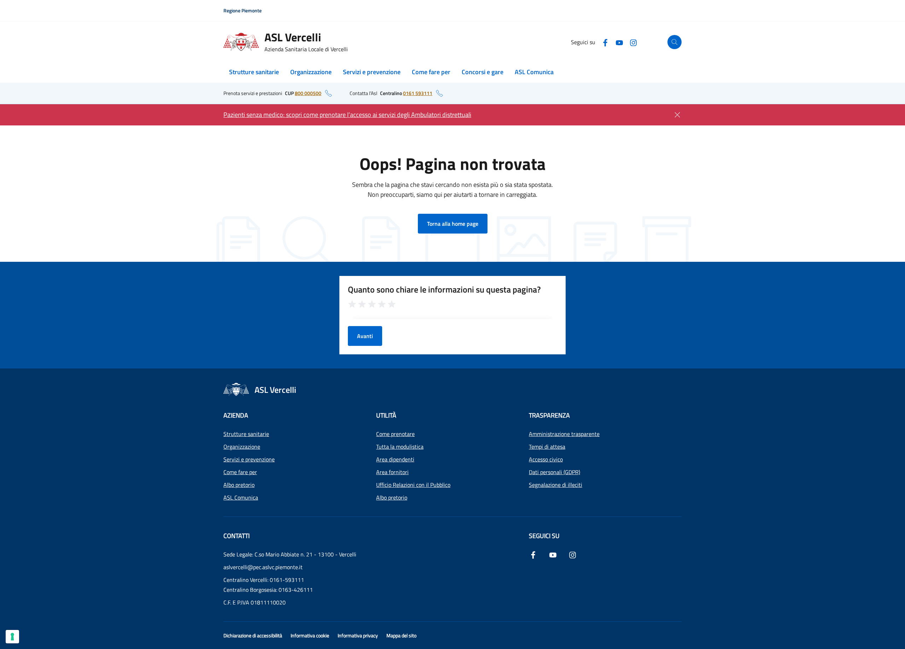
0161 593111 (417, 93)
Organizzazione (311, 72)
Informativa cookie (310, 635)
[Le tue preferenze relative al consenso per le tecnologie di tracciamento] (12, 636)
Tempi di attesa (547, 446)
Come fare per (431, 72)
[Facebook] (605, 42)
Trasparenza (549, 415)
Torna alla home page (452, 223)
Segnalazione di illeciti (555, 484)
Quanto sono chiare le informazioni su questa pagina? (444, 289)
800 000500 (308, 93)
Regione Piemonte (242, 10)
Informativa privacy (358, 635)
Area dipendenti (395, 459)
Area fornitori (392, 472)
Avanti (365, 336)
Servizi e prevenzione (372, 72)
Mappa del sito (401, 635)
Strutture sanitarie (254, 72)
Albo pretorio (239, 484)
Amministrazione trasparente (564, 434)
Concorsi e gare (482, 72)
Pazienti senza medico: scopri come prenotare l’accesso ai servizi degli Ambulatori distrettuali (347, 114)
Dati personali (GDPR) (554, 472)
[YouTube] (619, 42)
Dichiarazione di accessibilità (252, 635)
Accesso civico (546, 459)
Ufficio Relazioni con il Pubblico (413, 484)
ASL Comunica (534, 72)
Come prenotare (395, 434)
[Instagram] (633, 42)
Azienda (235, 415)
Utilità (386, 415)
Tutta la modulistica (400, 446)
